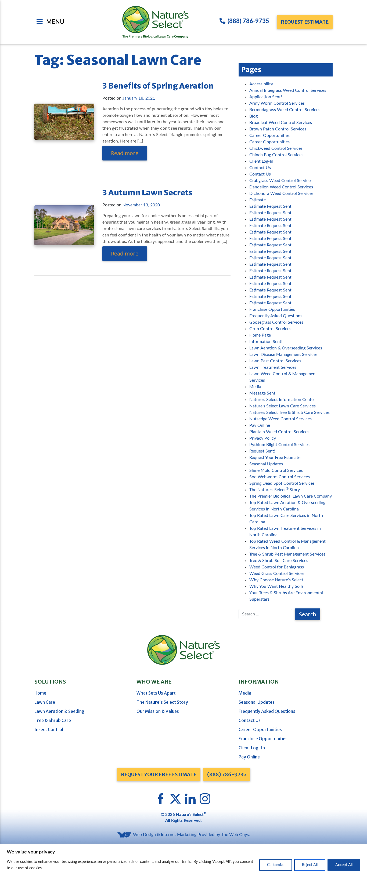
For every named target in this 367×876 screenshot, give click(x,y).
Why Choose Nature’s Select (276, 580)
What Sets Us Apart (156, 693)
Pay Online (259, 425)
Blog (253, 116)
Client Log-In (261, 161)
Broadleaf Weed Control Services (280, 123)
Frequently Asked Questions (275, 316)
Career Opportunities (269, 135)
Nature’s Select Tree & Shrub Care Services (289, 412)
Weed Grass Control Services (276, 573)
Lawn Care (44, 702)
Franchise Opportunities (272, 309)
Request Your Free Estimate (274, 457)
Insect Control (48, 729)
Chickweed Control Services (276, 148)
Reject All (310, 865)
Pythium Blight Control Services (279, 445)
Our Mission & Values (157, 711)
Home (40, 693)
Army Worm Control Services (277, 103)
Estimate (257, 200)
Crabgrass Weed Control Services (280, 180)
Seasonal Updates (266, 464)
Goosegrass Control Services (276, 322)
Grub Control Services (270, 329)
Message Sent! (262, 393)
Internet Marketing (178, 835)
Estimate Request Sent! (271, 206)
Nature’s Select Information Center (282, 399)
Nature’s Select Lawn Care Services (282, 406)
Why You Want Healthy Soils (276, 586)
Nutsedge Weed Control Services (280, 419)
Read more (124, 153)
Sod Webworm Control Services (279, 477)
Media (255, 387)
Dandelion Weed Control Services (281, 187)
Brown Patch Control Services (277, 129)
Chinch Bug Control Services (276, 155)
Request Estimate (305, 22)
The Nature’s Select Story (274, 490)
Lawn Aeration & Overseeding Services (285, 348)
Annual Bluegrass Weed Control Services (287, 90)
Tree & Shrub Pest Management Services (287, 554)
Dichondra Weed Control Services (281, 193)
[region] (183, 860)
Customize (275, 865)
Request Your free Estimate (158, 774)
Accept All (343, 865)
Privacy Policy (262, 438)
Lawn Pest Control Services (275, 361)
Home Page (260, 335)
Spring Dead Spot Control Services (282, 483)
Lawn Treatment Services (272, 367)
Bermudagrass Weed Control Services (284, 110)
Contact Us (260, 168)
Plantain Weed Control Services (279, 432)
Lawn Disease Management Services (283, 354)
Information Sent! (265, 342)
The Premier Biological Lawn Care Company (290, 496)
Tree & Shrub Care (52, 720)
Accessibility (261, 84)
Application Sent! (265, 97)
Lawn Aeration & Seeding (59, 711)
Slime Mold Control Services (276, 470)
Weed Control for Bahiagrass (276, 567)
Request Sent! (262, 451)
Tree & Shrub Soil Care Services (278, 561)
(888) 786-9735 (248, 21)
